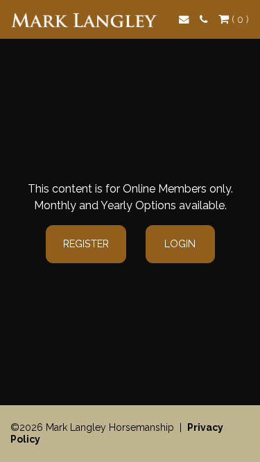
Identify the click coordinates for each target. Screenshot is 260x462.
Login (180, 243)
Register (86, 243)
